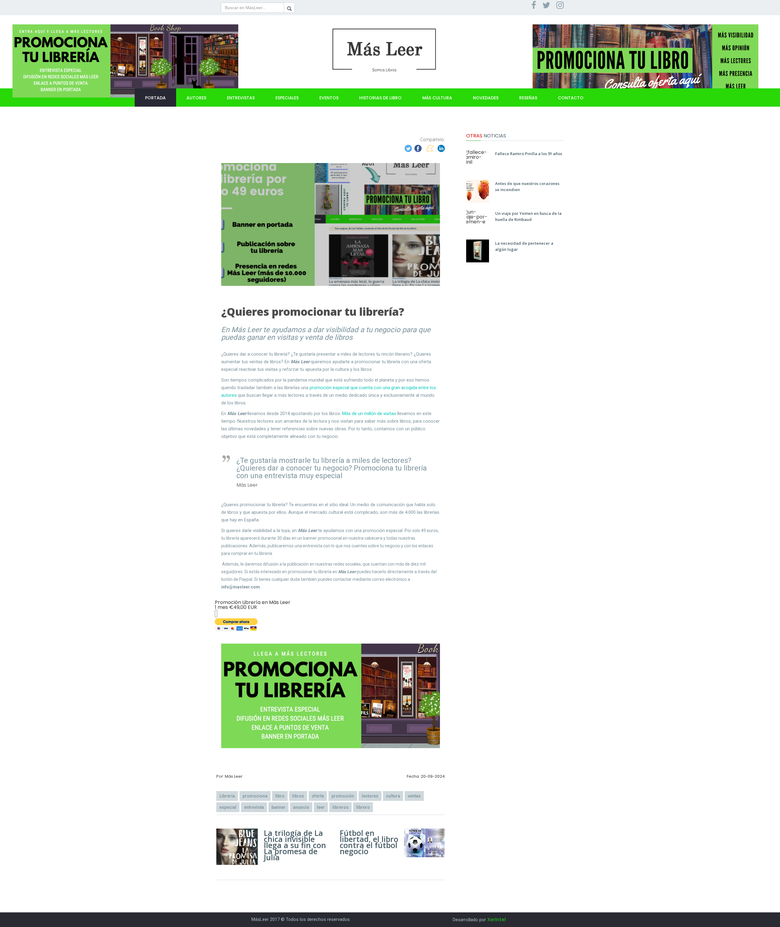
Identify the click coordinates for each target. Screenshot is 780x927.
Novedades (485, 98)
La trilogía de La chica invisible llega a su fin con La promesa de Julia (295, 845)
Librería (227, 796)
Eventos (329, 98)
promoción (343, 796)
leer (321, 807)
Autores (196, 98)
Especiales (287, 98)
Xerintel (496, 919)
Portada (155, 98)
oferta (318, 796)
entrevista (254, 807)
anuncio (301, 807)
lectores (370, 796)
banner (278, 807)
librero (363, 807)
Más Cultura (437, 98)
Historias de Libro (380, 98)
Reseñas (528, 98)
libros (298, 796)
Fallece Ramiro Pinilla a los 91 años (528, 153)
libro (280, 796)
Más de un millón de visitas (369, 413)
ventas (414, 796)
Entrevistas (241, 98)
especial (227, 807)
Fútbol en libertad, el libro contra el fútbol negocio (369, 842)
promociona (255, 796)
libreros (340, 807)
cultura (393, 796)
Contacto (570, 98)
